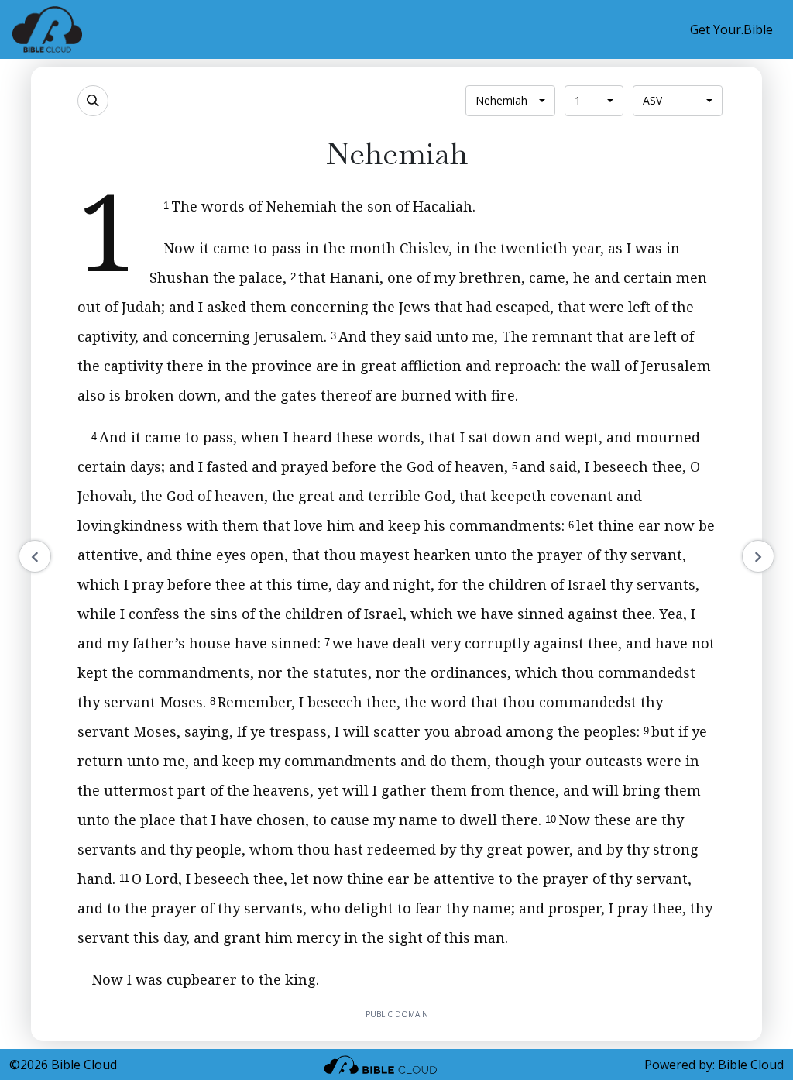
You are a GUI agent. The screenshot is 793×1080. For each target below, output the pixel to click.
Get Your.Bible (731, 29)
